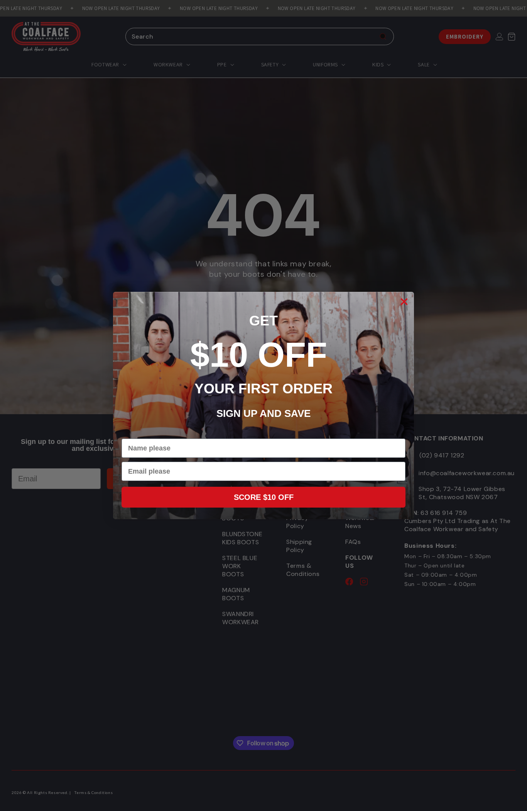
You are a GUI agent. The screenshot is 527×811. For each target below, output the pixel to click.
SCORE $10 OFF (264, 497)
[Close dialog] (404, 301)
